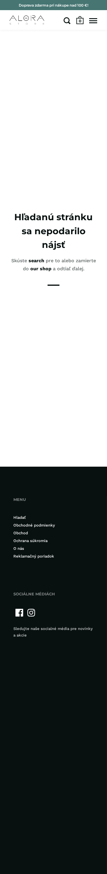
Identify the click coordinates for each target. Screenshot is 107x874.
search (36, 260)
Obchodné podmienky (34, 525)
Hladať (19, 517)
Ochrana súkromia (30, 540)
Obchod (20, 533)
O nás (18, 548)
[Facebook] (19, 613)
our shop (40, 268)
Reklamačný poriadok (33, 556)
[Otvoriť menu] (93, 20)
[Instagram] (31, 613)
